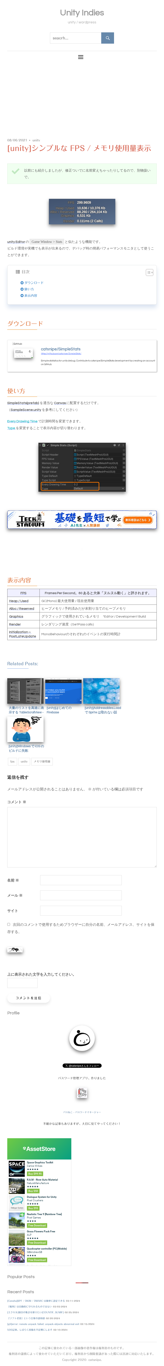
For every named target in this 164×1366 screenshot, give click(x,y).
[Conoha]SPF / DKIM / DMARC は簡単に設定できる (36, 1301)
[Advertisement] (82, 96)
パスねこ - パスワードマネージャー (82, 1112)
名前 (13, 880)
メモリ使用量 (42, 761)
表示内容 (30, 295)
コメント (16, 802)
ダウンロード (34, 282)
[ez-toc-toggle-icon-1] (147, 272)
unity (36, 140)
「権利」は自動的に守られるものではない (29, 1306)
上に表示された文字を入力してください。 (41, 974)
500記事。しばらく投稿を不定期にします (29, 1330)
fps (12, 761)
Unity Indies (82, 12)
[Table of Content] (149, 272)
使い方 (29, 289)
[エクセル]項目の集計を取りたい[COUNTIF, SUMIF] (35, 1312)
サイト (12, 910)
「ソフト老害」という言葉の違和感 (26, 1318)
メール (15, 895)
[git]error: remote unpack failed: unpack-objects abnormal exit (43, 1324)
